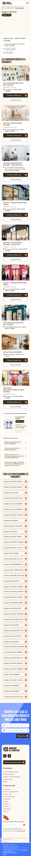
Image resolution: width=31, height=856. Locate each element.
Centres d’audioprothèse (10, 772)
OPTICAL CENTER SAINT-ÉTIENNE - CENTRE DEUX (13, 164)
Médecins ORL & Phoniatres (11, 777)
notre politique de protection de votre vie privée (10, 852)
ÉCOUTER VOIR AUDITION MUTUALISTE (13, 84)
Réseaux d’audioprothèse (10, 792)
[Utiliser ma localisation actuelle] (27, 730)
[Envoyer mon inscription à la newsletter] (24, 825)
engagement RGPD (20, 831)
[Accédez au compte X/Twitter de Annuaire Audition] (9, 756)
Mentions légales (7, 839)
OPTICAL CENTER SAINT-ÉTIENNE (12, 124)
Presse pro (6, 811)
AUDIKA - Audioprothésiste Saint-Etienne (15, 203)
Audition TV (6, 806)
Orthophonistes (8, 779)
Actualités (6, 804)
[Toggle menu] (28, 3)
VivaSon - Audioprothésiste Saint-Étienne (15, 284)
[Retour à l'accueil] (14, 749)
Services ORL (7, 794)
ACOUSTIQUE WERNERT (12, 352)
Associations (7, 799)
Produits (5, 801)
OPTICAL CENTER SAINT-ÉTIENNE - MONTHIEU (12, 243)
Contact (5, 841)
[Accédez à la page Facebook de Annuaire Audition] (5, 756)
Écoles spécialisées (9, 796)
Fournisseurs (7, 789)
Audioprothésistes (8, 774)
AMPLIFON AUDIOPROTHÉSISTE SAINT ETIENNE (13, 390)
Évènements (7, 809)
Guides (5, 781)
